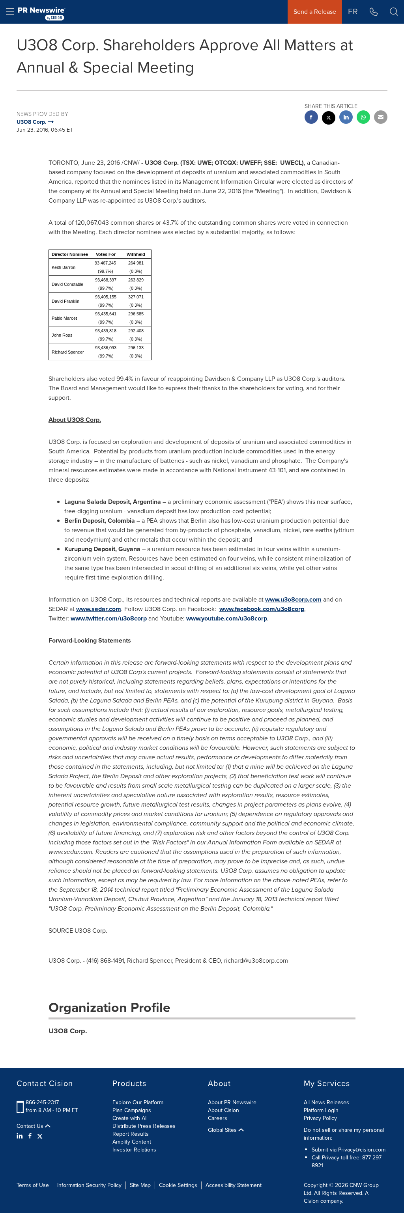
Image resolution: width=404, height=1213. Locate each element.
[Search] (394, 12)
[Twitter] (40, 1136)
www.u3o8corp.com (293, 599)
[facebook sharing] (311, 118)
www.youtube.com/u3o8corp (226, 618)
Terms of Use (33, 1185)
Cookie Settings (178, 1185)
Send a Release (315, 11)
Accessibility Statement (234, 1185)
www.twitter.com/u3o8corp (109, 618)
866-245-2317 (42, 1102)
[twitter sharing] (328, 119)
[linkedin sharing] (346, 118)
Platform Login (321, 1110)
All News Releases (326, 1102)
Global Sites (223, 1130)
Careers (217, 1118)
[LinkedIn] (21, 1136)
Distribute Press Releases (144, 1126)
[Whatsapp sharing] (363, 118)
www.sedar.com (98, 608)
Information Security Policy (89, 1185)
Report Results (130, 1134)
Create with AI (129, 1118)
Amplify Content (131, 1142)
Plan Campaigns (131, 1110)
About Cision (223, 1110)
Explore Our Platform (137, 1102)
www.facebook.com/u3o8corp (261, 608)
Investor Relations (134, 1150)
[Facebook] (30, 1136)
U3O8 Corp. (68, 1031)
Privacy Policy (320, 1118)
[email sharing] (380, 118)
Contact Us (31, 1126)
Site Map (140, 1185)
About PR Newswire (232, 1102)
